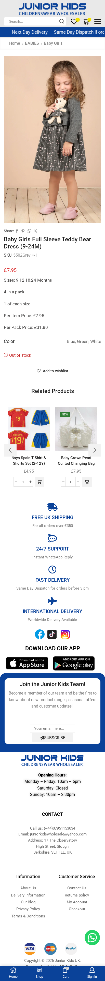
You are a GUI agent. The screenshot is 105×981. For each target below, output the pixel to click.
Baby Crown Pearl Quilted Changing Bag (76, 461)
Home (14, 43)
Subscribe (54, 737)
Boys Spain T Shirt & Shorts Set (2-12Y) (28, 461)
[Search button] (62, 21)
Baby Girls (53, 43)
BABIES (32, 43)
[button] (39, 482)
